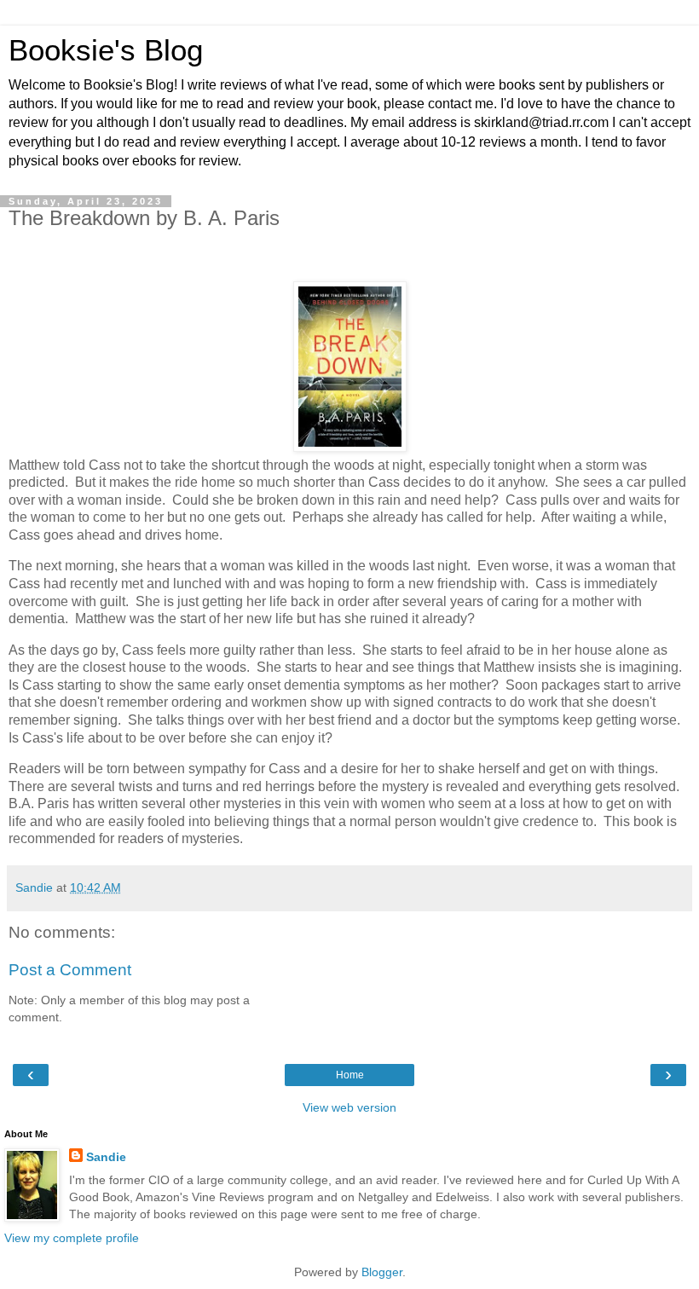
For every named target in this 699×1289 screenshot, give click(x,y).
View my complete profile (71, 1238)
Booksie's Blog (106, 50)
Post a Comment (70, 970)
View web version (349, 1107)
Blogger (381, 1272)
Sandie (106, 1157)
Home (350, 1075)
